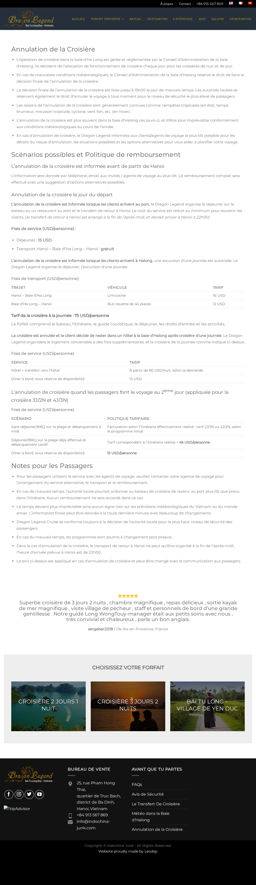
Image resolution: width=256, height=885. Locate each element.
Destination (157, 19)
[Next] (233, 611)
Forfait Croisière (106, 19)
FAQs (137, 784)
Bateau (136, 19)
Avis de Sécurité (148, 794)
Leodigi (151, 851)
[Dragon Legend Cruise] (29, 18)
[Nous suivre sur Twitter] (29, 794)
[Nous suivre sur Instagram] (19, 794)
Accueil (79, 19)
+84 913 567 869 (210, 4)
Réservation (240, 19)
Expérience (183, 19)
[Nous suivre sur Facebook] (9, 794)
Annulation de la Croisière (157, 829)
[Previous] (22, 611)
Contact (185, 4)
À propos (166, 4)
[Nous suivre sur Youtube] (39, 794)
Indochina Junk (120, 845)
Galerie (217, 19)
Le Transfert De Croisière (156, 804)
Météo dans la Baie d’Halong (151, 816)
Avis (202, 19)
